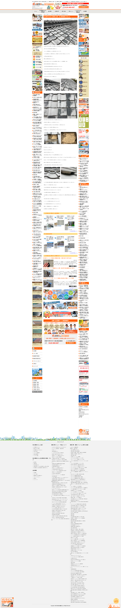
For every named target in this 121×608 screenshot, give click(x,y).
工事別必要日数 (82, 238)
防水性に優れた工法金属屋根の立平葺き (36, 162)
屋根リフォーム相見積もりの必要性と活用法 (58, 485)
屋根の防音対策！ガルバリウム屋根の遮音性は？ (84, 181)
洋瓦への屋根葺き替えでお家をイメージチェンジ (37, 228)
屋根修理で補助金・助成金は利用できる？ (83, 280)
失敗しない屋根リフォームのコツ (83, 189)
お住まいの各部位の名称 (37, 97)
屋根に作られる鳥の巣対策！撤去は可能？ (58, 513)
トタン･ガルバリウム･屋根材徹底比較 (37, 234)
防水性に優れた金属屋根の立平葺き (76, 573)
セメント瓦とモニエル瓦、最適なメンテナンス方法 (78, 493)
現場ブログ (48, 14)
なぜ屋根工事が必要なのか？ (84, 187)
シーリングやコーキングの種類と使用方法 (37, 160)
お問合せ (34, 363)
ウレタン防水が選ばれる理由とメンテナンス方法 (37, 128)
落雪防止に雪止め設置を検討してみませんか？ (59, 504)
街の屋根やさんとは (37, 447)
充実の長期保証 (36, 454)
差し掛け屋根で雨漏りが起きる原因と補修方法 (78, 587)
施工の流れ (64, 11)
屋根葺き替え (85, 61)
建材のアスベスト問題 (74, 537)
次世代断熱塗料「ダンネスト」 (82, 267)
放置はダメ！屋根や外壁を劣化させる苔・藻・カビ (78, 580)
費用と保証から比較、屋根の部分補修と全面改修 (84, 197)
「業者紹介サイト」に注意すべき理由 (83, 317)
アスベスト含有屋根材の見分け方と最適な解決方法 (78, 534)
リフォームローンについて (56, 488)
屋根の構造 (35, 112)
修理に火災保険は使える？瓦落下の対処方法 (84, 250)
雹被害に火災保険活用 (74, 599)
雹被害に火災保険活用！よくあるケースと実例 (84, 277)
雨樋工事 (84, 73)
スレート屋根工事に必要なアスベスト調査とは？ (37, 274)
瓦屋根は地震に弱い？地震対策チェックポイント (84, 257)
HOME (45, 14)
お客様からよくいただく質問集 (75, 456)
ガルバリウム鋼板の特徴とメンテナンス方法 (37, 242)
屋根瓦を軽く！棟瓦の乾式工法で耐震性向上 (83, 255)
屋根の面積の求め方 (36, 170)
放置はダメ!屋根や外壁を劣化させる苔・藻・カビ (37, 222)
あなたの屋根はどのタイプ (75, 449)
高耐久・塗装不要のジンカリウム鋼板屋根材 (37, 245)
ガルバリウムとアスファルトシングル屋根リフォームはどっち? (37, 231)
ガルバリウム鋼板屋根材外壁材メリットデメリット (84, 178)
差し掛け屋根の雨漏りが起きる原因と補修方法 (37, 182)
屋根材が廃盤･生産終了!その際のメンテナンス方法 (78, 508)
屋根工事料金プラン (55, 451)
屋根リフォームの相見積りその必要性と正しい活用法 (84, 288)
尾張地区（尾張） (36, 382)
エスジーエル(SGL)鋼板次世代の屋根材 (37, 240)
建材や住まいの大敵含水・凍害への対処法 (37, 189)
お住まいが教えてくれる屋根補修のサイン (84, 199)
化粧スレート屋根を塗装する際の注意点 (83, 224)
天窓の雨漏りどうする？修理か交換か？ (37, 264)
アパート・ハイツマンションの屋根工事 (83, 351)
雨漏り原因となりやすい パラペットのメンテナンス (60, 499)
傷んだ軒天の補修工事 (74, 551)
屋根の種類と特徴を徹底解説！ (36, 95)
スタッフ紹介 (35, 353)
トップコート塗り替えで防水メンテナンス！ (37, 277)
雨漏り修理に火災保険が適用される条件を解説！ (84, 275)
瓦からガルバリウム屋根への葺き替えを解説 (84, 163)
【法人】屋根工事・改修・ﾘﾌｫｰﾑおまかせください (84, 356)
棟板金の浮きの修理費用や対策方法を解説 (37, 110)
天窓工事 (84, 94)
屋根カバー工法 (86, 65)
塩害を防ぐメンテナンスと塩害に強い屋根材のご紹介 (79, 578)
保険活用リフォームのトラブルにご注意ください (84, 315)
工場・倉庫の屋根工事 (83, 348)
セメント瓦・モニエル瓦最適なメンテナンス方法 (37, 147)
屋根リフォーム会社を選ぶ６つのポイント (84, 240)
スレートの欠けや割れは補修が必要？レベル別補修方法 (79, 487)
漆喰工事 (84, 69)
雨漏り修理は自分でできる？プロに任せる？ (37, 105)
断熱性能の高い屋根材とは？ (36, 266)
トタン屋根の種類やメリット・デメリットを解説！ (78, 489)
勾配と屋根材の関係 (36, 191)
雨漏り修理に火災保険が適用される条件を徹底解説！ (79, 602)
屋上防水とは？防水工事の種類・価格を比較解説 (37, 139)
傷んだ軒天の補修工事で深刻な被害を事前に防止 (37, 123)
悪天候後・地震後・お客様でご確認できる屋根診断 (78, 452)
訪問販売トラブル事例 (83, 302)
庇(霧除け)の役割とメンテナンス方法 (36, 157)
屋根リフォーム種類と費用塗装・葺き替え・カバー (84, 206)
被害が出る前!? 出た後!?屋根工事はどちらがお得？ (84, 298)
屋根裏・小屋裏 (36, 184)
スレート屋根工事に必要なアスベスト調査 (77, 536)
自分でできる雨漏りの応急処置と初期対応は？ (84, 272)
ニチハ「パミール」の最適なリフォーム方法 (77, 459)
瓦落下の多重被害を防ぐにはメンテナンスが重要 (84, 248)
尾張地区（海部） (36, 384)
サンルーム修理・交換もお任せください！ (84, 334)
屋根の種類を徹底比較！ (82, 204)
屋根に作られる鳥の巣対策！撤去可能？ (84, 346)
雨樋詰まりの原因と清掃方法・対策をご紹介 (58, 510)
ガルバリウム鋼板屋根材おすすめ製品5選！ (84, 173)
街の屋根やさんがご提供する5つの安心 (43, 11)
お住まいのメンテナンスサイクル (76, 555)
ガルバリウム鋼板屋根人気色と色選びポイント (84, 171)
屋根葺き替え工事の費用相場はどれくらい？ (84, 194)
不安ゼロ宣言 (36, 451)
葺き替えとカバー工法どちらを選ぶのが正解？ (84, 201)
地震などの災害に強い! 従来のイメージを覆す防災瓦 (78, 533)
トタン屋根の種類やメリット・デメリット (83, 216)
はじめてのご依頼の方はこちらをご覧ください (59, 447)
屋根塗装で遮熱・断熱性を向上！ (76, 526)
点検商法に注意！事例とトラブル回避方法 (58, 458)
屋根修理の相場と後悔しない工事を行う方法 (83, 192)
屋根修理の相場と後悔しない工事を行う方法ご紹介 (59, 482)
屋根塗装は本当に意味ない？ (36, 102)
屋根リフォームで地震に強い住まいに (57, 467)
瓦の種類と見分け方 (36, 198)
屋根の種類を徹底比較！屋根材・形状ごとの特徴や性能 (79, 482)
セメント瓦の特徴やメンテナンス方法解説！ (37, 144)
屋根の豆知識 (35, 212)
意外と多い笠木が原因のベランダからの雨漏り (37, 120)
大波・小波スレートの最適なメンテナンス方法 (37, 154)
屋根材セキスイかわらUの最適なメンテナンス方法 (84, 229)
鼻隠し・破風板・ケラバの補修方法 (37, 115)
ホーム (36, 11)
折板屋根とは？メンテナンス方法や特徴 (84, 219)
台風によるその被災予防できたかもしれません (84, 245)
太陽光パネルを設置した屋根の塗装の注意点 (84, 221)
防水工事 (84, 78)
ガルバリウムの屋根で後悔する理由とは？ (37, 237)
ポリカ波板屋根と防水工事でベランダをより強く (84, 339)
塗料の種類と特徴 (83, 368)
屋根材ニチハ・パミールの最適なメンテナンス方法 (84, 226)
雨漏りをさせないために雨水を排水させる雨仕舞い (78, 588)
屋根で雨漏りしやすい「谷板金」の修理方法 (37, 196)
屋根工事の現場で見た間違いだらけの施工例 (83, 262)
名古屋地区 (35, 380)
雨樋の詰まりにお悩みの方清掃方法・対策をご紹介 (84, 342)
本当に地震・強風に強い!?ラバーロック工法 (77, 584)
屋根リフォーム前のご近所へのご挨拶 (83, 291)
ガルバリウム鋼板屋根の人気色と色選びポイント (78, 478)
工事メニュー (71, 11)
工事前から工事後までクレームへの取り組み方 (84, 293)
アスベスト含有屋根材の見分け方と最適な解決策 (37, 204)
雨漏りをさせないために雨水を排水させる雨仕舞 (37, 194)
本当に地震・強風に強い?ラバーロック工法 (37, 168)
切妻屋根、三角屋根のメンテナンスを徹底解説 (37, 179)
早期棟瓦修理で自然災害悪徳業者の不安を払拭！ (37, 152)
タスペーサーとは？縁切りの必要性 (36, 125)
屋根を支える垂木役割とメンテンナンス (37, 250)
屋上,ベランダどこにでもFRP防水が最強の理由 (37, 136)
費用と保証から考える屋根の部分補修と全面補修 (59, 491)
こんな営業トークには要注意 (83, 300)
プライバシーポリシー (37, 361)
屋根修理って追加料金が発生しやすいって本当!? (84, 310)
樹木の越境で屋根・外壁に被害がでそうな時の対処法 (84, 312)
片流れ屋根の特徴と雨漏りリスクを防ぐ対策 (37, 177)
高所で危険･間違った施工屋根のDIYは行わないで (37, 248)
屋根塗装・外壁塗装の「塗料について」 (77, 453)
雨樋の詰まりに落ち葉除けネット (57, 511)
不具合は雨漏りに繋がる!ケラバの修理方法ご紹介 (37, 117)
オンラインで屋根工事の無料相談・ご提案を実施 (84, 286)
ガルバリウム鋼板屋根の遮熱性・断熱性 (84, 168)
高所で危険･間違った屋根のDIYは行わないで (77, 543)
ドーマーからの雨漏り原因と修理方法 (37, 261)
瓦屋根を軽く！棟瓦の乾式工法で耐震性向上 (77, 530)
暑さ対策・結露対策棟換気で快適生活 (76, 523)
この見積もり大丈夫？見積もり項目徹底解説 (83, 295)
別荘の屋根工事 (82, 353)
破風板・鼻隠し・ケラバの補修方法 (76, 497)
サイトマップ (35, 366)
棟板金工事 (85, 86)
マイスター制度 (36, 455)
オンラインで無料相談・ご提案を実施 (57, 448)
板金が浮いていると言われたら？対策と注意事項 (84, 308)
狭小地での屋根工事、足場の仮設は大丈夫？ (77, 464)
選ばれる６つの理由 (37, 448)
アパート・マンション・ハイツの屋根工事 (58, 474)
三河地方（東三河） (36, 389)
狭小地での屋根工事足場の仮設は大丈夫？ (83, 234)
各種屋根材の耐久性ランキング (75, 565)
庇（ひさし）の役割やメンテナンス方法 (37, 258)
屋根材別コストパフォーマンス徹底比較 (37, 214)
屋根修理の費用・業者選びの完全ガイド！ (37, 99)
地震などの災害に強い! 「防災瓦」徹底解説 (84, 260)
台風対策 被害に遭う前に (56, 466)
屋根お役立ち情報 (83, 242)
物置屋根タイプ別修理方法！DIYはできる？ (83, 332)
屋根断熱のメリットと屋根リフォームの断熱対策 (37, 269)
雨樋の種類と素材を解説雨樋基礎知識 (37, 272)
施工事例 (49, 11)
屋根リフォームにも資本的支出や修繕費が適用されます (60, 489)
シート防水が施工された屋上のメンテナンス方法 (37, 131)
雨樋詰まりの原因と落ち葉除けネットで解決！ (84, 344)
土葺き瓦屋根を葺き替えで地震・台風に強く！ (37, 149)
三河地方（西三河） (36, 387)
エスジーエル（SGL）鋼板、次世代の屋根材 (77, 571)
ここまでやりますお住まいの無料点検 (78, 11)
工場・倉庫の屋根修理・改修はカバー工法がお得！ (84, 337)
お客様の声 (57, 11)
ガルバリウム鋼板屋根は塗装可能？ (84, 166)
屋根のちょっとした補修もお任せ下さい (58, 455)
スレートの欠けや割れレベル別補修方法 (83, 211)
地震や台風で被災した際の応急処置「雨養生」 (37, 165)
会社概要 (85, 11)
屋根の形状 (35, 174)
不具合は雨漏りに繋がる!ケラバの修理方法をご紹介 (78, 505)
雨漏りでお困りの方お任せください (57, 454)
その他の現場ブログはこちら (73, 288)
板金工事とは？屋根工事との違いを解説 (37, 107)
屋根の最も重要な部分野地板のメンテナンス (37, 210)
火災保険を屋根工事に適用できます (57, 469)
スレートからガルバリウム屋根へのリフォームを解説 (84, 161)
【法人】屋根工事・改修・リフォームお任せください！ (60, 477)
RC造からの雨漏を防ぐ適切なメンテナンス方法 (78, 541)
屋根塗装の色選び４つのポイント (83, 265)
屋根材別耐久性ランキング (36, 217)
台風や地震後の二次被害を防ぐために (84, 252)
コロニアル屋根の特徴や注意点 (83, 214)
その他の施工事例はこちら (74, 231)
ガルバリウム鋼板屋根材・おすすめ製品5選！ (78, 468)
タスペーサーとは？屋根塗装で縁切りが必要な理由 (78, 504)
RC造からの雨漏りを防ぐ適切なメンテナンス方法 (37, 256)
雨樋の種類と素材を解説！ (56, 514)
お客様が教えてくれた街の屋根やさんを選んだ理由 (41, 466)
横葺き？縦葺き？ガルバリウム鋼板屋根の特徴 (84, 176)
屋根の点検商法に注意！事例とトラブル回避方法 (84, 305)
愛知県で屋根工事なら (37, 358)
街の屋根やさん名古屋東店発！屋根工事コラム (40, 467)
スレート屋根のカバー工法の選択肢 (84, 209)
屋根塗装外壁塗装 (84, 90)
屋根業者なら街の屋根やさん (38, 475)
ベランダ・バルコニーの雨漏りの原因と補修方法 (37, 141)
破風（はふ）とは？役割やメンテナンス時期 (37, 279)
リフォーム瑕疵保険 (37, 452)
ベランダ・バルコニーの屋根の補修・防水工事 (59, 470)
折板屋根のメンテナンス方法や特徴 (76, 490)
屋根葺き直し (85, 82)
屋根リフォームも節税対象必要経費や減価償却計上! (84, 358)
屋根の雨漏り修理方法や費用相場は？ (37, 253)
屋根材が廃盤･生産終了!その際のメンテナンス (37, 225)
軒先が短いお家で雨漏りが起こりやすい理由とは (37, 201)
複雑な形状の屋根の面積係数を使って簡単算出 (37, 172)
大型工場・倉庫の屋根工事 (56, 473)
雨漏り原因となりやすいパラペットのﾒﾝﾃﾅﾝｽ (37, 133)
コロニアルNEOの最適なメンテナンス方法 (84, 231)
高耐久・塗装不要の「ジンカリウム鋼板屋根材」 (78, 540)
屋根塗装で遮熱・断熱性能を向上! (84, 270)
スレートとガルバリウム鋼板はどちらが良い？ (84, 158)
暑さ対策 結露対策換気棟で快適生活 (36, 187)
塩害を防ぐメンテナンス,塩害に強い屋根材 (37, 220)
